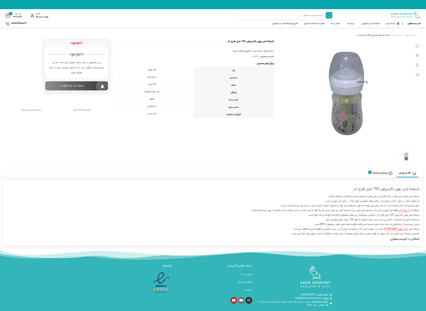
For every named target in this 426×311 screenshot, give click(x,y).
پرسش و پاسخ (380, 172)
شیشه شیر (397, 35)
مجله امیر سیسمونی (371, 23)
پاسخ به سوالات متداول (314, 23)
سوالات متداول (245, 282)
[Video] (241, 300)
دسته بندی (391, 23)
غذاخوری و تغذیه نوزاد (242, 51)
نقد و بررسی (405, 172)
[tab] (407, 173)
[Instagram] (248, 300)
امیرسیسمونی (411, 35)
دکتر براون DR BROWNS (396, 229)
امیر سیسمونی (414, 23)
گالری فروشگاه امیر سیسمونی (285, 23)
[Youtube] (233, 300)
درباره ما (350, 23)
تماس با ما (335, 23)
